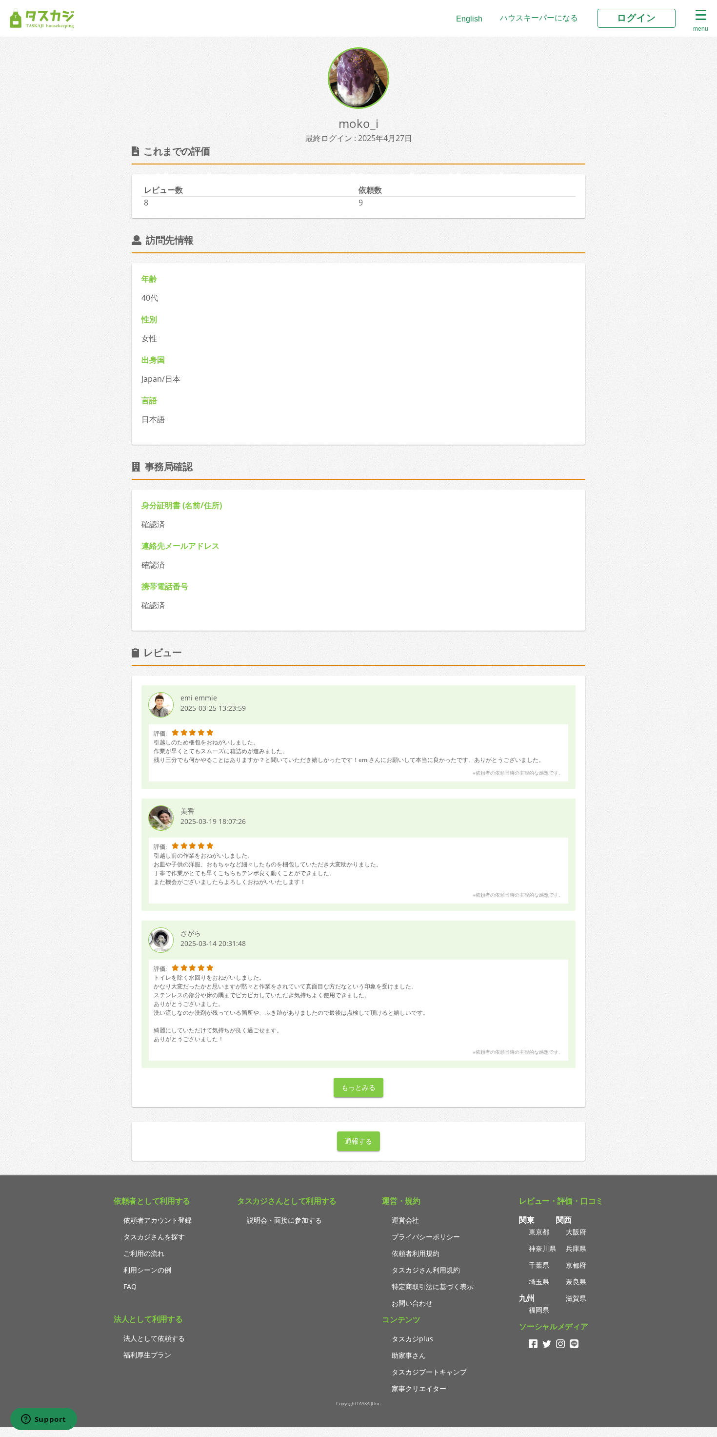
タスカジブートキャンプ (429, 1371)
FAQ (130, 1286)
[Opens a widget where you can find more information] (43, 1420)
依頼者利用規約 (415, 1253)
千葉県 (539, 1265)
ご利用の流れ (143, 1253)
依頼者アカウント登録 (157, 1220)
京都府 (576, 1265)
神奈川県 (542, 1248)
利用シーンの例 (147, 1269)
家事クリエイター (419, 1388)
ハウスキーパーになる (539, 18)
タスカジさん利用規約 (426, 1269)
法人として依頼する (154, 1338)
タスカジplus (412, 1338)
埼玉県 (539, 1281)
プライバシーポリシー (426, 1236)
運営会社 (405, 1220)
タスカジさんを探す (154, 1236)
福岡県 (539, 1309)
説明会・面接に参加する (284, 1220)
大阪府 (576, 1231)
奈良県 (576, 1281)
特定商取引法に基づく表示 (433, 1286)
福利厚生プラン (147, 1354)
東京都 (539, 1231)
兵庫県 (576, 1248)
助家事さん (409, 1355)
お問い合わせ (412, 1303)
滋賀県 (576, 1298)
